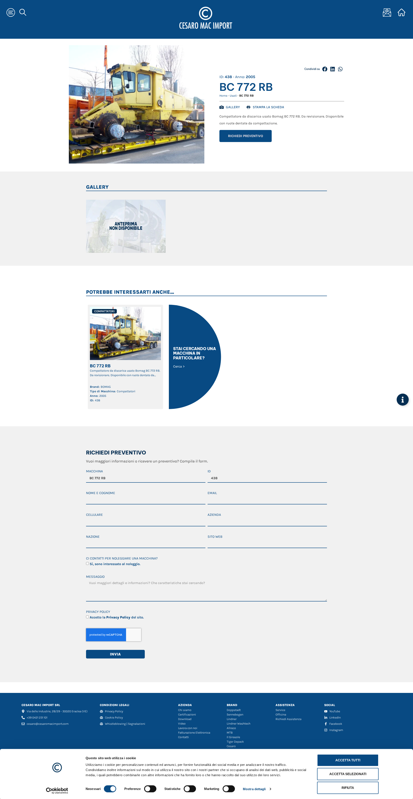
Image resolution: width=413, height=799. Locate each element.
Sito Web (215, 537)
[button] (325, 69)
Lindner (232, 719)
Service (280, 710)
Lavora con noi (187, 728)
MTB (230, 732)
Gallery (233, 107)
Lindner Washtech (238, 723)
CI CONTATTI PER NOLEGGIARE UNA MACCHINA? (122, 558)
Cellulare (94, 515)
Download (184, 719)
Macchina (94, 471)
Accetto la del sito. (117, 617)
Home (223, 95)
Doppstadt (234, 710)
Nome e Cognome (100, 493)
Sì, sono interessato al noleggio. (115, 564)
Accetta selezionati (347, 774)
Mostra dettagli (254, 789)
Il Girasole (233, 737)
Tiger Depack (235, 741)
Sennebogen (235, 714)
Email (212, 493)
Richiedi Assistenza (288, 719)
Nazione (93, 537)
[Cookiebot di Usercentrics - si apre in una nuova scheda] (57, 790)
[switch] (150, 788)
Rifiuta (348, 788)
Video (182, 723)
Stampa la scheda (268, 107)
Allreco (231, 728)
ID (209, 471)
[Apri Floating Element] (403, 400)
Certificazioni (187, 714)
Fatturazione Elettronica (194, 732)
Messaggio (95, 577)
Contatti (183, 737)
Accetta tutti (347, 760)
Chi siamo (184, 710)
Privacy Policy (98, 612)
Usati (233, 95)
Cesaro (231, 746)
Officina (281, 714)
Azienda (214, 515)
